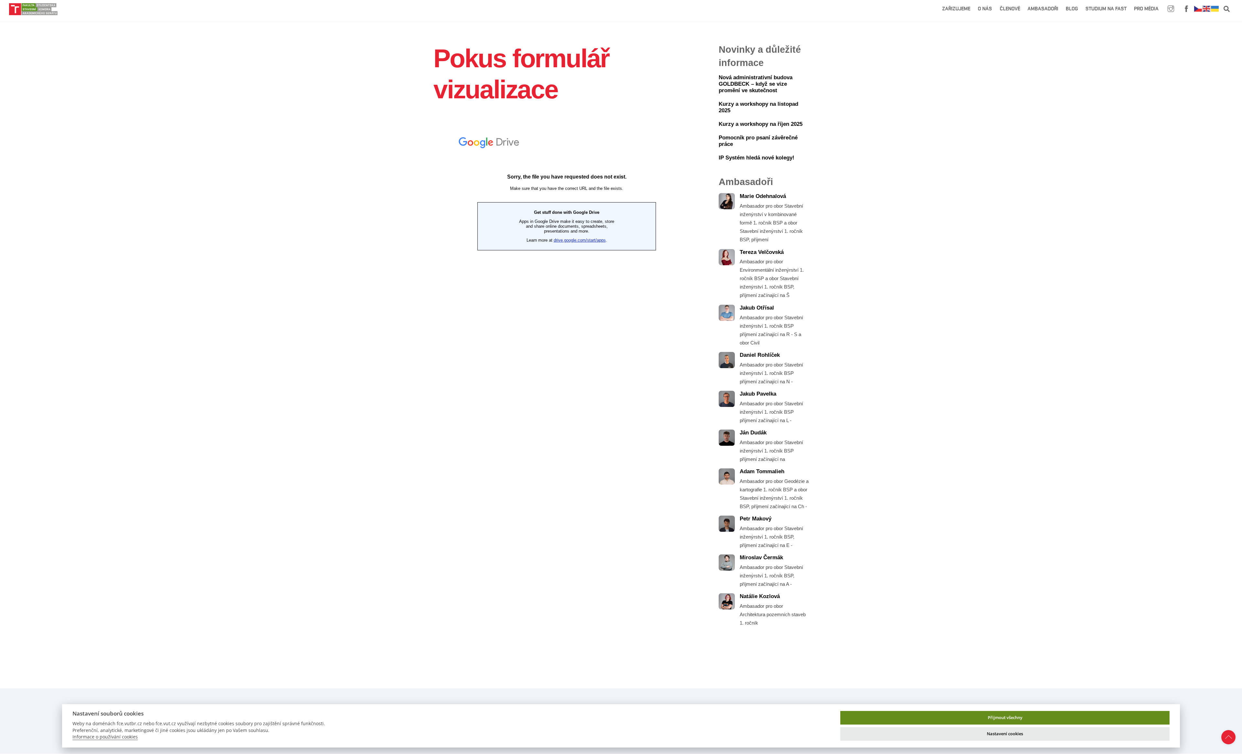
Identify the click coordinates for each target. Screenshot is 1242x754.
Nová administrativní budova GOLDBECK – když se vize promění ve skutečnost (755, 83)
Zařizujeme (956, 8)
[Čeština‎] (1198, 8)
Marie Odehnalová (763, 196)
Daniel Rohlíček (760, 355)
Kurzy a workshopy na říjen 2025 (760, 124)
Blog (1072, 8)
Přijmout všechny (1005, 717)
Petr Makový (755, 519)
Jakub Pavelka (758, 394)
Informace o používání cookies (105, 737)
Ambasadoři (1043, 8)
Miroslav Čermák (761, 557)
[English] (1207, 8)
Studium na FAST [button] (1106, 8)
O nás (985, 8)
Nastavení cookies (1005, 734)
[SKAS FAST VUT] (33, 12)
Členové (1010, 8)
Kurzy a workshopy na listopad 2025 (758, 107)
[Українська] (1215, 8)
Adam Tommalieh (762, 471)
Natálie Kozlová (760, 596)
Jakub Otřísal (757, 308)
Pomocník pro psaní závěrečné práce (758, 141)
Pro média (1146, 8)
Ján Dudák (753, 433)
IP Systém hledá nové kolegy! (756, 158)
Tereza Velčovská (762, 252)
